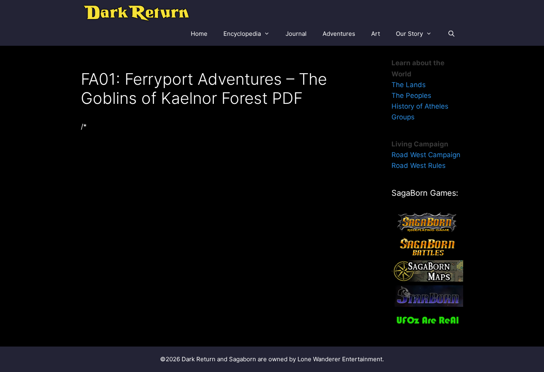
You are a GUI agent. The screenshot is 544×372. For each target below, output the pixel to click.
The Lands (408, 85)
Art (375, 33)
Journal (296, 33)
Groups (403, 117)
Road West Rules (418, 165)
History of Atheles (419, 106)
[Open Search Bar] (451, 34)
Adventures (339, 33)
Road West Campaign (425, 155)
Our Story (409, 33)
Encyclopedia (242, 33)
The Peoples (411, 95)
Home (199, 33)
